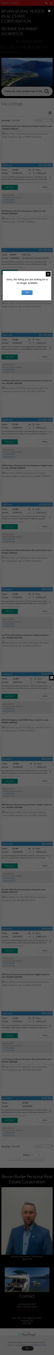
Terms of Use (40, 1345)
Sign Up (15, 3)
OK (27, 1348)
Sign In (4, 3)
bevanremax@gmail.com (27, 1309)
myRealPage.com (27, 1335)
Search (46, 91)
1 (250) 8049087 (9, 200)
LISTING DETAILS (10, 187)
